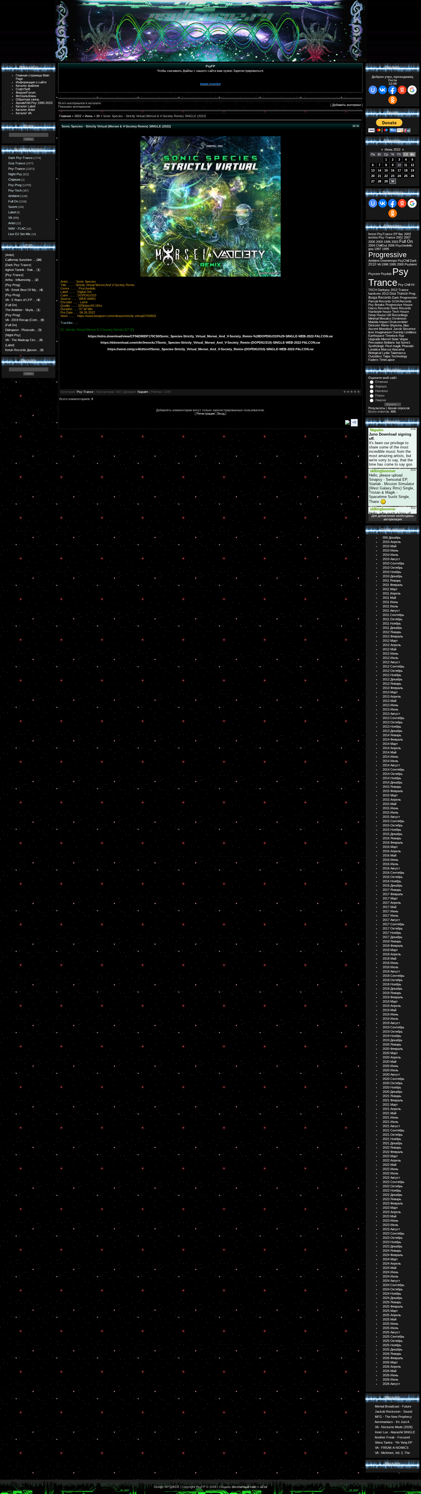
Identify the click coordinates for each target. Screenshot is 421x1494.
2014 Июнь (390, 756)
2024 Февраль (393, 1255)
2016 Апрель (392, 851)
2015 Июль (390, 812)
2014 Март (390, 743)
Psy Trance (388, 277)
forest (372, 234)
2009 (379, 241)
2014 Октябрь (393, 773)
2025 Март (390, 1310)
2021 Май (389, 1113)
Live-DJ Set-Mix (19, 234)
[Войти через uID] (373, 90)
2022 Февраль (393, 1152)
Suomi (12, 206)
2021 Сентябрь (393, 1130)
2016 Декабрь (392, 885)
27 (373, 181)
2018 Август (391, 971)
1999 (385, 249)
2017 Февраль (393, 894)
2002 (407, 234)
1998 (384, 264)
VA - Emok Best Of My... (21, 290)
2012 (394, 290)
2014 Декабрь (392, 782)
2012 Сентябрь (393, 666)
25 (406, 176)
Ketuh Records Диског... (22, 350)
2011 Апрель (392, 593)
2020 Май (389, 1061)
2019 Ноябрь (392, 1036)
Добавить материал (346, 105)
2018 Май (389, 958)
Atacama (398, 349)
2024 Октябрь (393, 1289)
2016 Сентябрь (393, 872)
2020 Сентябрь (393, 1078)
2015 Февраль (393, 791)
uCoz (263, 1487)
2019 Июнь (390, 1014)
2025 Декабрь (392, 1349)
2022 (77, 116)
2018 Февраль (393, 945)
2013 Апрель (392, 696)
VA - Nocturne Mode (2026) (394, 1426)
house (387, 311)
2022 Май (389, 1164)
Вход (221, 413)
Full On (13, 201)
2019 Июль (390, 1018)
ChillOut (381, 245)
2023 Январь (392, 1199)
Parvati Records (379, 301)
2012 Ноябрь (392, 675)
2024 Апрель (392, 1263)
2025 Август (391, 1332)
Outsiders (375, 356)
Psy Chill (404, 284)
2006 (391, 245)
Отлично (381, 381)
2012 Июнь (390, 653)
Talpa (386, 356)
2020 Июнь (390, 1066)
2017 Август (391, 920)
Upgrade (374, 339)
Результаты (376, 408)
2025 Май (389, 1319)
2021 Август (391, 1126)
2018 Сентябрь (393, 975)
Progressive (387, 255)
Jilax (406, 325)
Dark (413, 260)
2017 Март (390, 898)
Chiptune (14, 179)
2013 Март (390, 692)
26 (412, 176)
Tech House (400, 311)
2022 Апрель (392, 1160)
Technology (399, 356)
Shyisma (396, 325)
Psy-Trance (16, 168)
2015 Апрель (392, 799)
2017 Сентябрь (393, 924)
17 (399, 170)
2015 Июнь (390, 808)
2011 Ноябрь (392, 623)
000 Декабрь (392, 537)
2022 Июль (390, 1173)
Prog (412, 293)
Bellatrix (389, 342)
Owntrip (398, 332)
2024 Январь (392, 1250)
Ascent (373, 328)
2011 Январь (392, 580)
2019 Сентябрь (393, 1027)
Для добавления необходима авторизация (392, 517)
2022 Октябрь (393, 1186)
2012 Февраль (393, 636)
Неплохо (381, 391)
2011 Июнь (390, 602)
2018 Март (390, 950)
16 (392, 170)
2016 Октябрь (393, 877)
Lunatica (374, 349)
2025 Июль (390, 1328)
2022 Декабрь (392, 1194)
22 (386, 176)
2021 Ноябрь (392, 1139)
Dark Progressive (404, 297)
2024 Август (391, 1280)
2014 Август (391, 765)
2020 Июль (390, 1070)
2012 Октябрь (393, 670)
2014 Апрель (392, 748)
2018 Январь (392, 941)
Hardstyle (375, 311)
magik (397, 346)
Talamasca (398, 353)
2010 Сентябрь (393, 563)
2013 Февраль (393, 688)
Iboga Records (379, 298)
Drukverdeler (398, 322)
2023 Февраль (393, 1203)
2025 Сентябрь (393, 1336)
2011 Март (390, 589)
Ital (398, 342)
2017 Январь (392, 889)
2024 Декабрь (392, 1298)
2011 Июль (390, 606)
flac (400, 234)
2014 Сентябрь (393, 769)
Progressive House (398, 304)
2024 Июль (390, 1276)
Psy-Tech (15, 190)
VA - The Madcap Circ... (21, 340)
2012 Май (389, 649)
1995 (392, 264)
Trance (403, 290)
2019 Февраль (393, 997)
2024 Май (389, 1267)
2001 (399, 237)
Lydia (385, 353)
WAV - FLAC (17, 228)
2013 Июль (390, 709)
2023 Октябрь (393, 1237)
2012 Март (390, 640)
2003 (395, 241)
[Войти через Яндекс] (402, 90)
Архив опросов (399, 408)
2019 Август (391, 1023)
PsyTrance (385, 234)
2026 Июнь (390, 1375)
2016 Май (389, 855)
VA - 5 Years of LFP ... (20, 300)
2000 (400, 264)
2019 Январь (392, 993)
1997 (377, 249)
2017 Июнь (390, 911)
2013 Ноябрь (392, 726)
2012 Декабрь (392, 679)
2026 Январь (392, 1353)
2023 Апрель (392, 1212)
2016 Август (391, 868)
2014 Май (389, 752)
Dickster (374, 325)
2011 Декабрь (392, 627)
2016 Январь (392, 838)
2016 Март (390, 847)
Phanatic (408, 346)
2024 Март (390, 1259)
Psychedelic (404, 245)
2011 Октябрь (392, 619)
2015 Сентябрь (393, 821)
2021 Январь (392, 1096)
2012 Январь (392, 632)
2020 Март (390, 1053)
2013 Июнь (390, 705)
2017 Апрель (392, 902)
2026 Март (390, 1362)
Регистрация (205, 413)
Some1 (405, 342)
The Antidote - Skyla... (20, 310)
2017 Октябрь (393, 928)
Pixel (388, 346)
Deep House (377, 315)
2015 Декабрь (392, 834)
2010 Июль (390, 554)
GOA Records (402, 301)
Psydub (386, 273)
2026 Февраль (393, 1358)
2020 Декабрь (392, 1091)
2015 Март (390, 795)
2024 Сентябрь (393, 1285)
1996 (387, 241)
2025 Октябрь (393, 1341)
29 (386, 181)
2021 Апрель (392, 1109)
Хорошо (381, 386)
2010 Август (391, 559)
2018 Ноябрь (392, 984)
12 (412, 165)
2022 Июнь (390, 1169)
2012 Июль (390, 658)
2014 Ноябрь (392, 778)
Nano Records (401, 308)
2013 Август (391, 713)
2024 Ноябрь (392, 1293)
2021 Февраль (393, 1100)
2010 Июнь (390, 550)
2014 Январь (392, 735)
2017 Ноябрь (392, 932)
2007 (407, 237)
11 (405, 165)
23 (392, 176)
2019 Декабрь (392, 1040)
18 (406, 170)
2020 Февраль (393, 1048)
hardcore (374, 293)
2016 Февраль (393, 842)
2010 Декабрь (392, 576)
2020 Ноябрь (392, 1087)
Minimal (373, 318)
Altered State (390, 339)
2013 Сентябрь (393, 718)
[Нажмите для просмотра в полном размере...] (210, 275)
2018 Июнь (390, 962)
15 (386, 170)
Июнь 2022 (392, 149)
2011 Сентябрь (393, 615)
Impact (384, 322)
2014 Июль (390, 761)
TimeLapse (387, 359)
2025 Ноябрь (392, 1345)
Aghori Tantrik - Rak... (20, 269)
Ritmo (385, 325)
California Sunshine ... (20, 259)
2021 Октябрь (393, 1134)
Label (12, 212)
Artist (11, 223)
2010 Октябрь (393, 567)
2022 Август (391, 1177)
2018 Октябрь (393, 980)
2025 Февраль (393, 1306)
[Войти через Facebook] (392, 90)
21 (379, 176)
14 (379, 170)
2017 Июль (390, 915)
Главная (65, 116)
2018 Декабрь (392, 988)
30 (98, 116)
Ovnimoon (399, 318)
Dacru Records (379, 308)
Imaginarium (383, 332)
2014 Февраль (393, 739)
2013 (385, 293)
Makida (373, 322)
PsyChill (403, 260)
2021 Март (390, 1104)
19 (412, 170)
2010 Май (389, 546)
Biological (374, 353)
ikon (371, 332)
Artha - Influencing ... (19, 280)
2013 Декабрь (392, 731)
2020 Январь (392, 1044)
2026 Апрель (392, 1366)
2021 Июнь (390, 1117)
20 (373, 176)
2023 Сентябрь (393, 1233)
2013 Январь (392, 683)
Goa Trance (16, 163)
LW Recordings (397, 315)
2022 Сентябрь (393, 1182)
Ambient (13, 196)
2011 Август (391, 610)
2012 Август (391, 662)
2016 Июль (390, 864)
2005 (371, 241)
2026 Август (391, 1383)
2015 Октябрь (393, 825)
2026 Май (389, 1371)
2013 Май (389, 700)
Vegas (404, 339)
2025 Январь (392, 1302)
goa (370, 249)
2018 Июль (390, 967)
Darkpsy (384, 290)
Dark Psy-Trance (20, 158)
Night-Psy (15, 174)
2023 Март (390, 1207)
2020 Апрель (392, 1057)
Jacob (397, 328)
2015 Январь (392, 786)
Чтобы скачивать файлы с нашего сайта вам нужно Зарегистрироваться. (210, 70)
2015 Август (391, 816)
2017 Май (389, 907)
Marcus (386, 349)
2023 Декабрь (392, 1246)
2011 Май (389, 597)
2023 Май (389, 1216)
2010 (372, 264)
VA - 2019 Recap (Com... (22, 320)
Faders (373, 359)
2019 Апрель (392, 1005)
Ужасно (380, 400)
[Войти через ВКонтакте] (382, 90)
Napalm (142, 391)
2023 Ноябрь (392, 1242)
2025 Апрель (392, 1315)
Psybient (411, 264)
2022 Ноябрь (392, 1190)
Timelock (391, 335)
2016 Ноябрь (392, 881)
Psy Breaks (376, 304)
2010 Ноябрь (392, 572)
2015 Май (389, 804)
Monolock (385, 328)
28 (379, 181)
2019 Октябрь (393, 1031)
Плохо (379, 395)
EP (396, 234)
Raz (401, 335)
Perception (375, 342)
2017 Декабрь (392, 937)
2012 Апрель (392, 645)
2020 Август (391, 1074)
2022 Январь (392, 1147)
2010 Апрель (392, 542)
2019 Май (389, 1010)
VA (10, 217)
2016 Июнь (390, 859)
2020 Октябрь (393, 1083)
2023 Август (391, 1229)
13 (373, 170)
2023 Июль (390, 1225)
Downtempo (388, 260)
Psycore (374, 273)
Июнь (89, 116)
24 (399, 176)
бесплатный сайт (244, 1487)
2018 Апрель (392, 954)
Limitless (410, 332)
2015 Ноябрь (392, 829)
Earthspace (376, 335)
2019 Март (390, 1001)
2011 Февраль (393, 584)
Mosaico (385, 318)
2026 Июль (390, 1379)
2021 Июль (390, 1121)
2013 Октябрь (393, 722)
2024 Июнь (390, 1272)
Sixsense (409, 328)
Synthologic (376, 346)
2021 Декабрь (392, 1143)
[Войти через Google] (412, 90)
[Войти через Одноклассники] (392, 100)
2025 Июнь (390, 1323)
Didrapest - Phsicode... (21, 330)
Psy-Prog (14, 185)
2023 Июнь (390, 1220)
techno (373, 237)
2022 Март (390, 1156)
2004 (371, 245)
